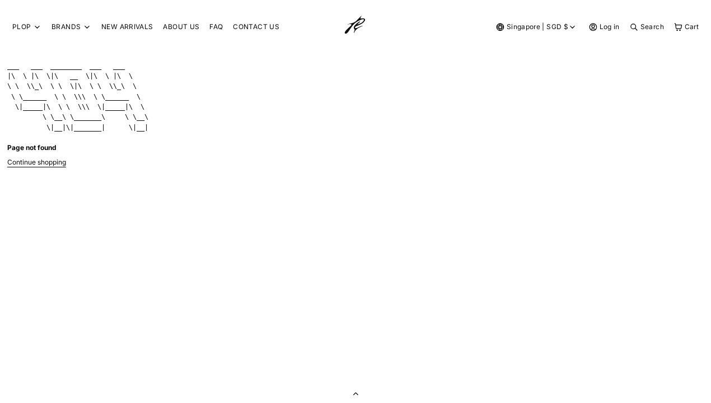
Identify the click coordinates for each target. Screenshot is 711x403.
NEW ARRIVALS (127, 26)
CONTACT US (256, 26)
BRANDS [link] (66, 27)
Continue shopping (36, 162)
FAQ (216, 26)
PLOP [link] (21, 27)
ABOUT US (181, 26)
